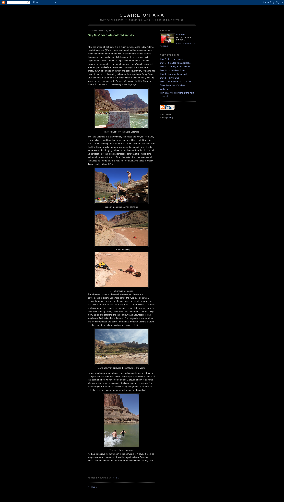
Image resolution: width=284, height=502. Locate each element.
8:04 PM (115, 478)
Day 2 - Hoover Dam (169, 78)
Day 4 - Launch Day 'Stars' (172, 70)
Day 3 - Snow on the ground (173, 74)
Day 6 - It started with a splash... (175, 63)
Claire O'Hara (142, 15)
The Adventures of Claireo (172, 85)
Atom (169, 117)
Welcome (164, 89)
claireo (180, 35)
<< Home (92, 487)
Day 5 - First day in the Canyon (175, 66)
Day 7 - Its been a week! (171, 59)
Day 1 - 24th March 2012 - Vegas (175, 81)
